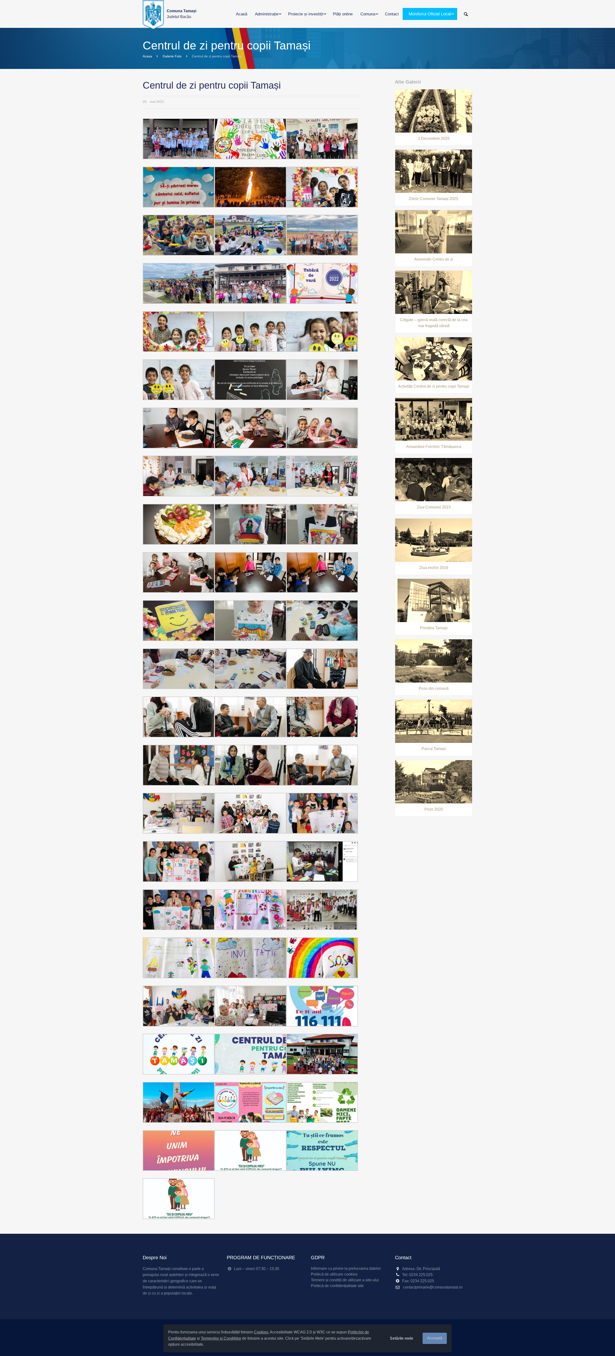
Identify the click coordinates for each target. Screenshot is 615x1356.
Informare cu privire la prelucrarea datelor (346, 1268)
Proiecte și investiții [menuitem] (305, 14)
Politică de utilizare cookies (334, 1274)
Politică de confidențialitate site (337, 1286)
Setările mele (401, 1338)
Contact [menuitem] (392, 14)
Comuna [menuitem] (367, 14)
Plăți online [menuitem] (343, 14)
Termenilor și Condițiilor (221, 1338)
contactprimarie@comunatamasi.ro (432, 1287)
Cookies (261, 1332)
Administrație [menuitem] (266, 14)
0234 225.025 (421, 1275)
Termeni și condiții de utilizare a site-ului (345, 1280)
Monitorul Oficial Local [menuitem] (430, 14)
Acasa (147, 56)
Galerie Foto (172, 56)
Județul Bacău (181, 14)
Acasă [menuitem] (241, 14)
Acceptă (434, 1338)
